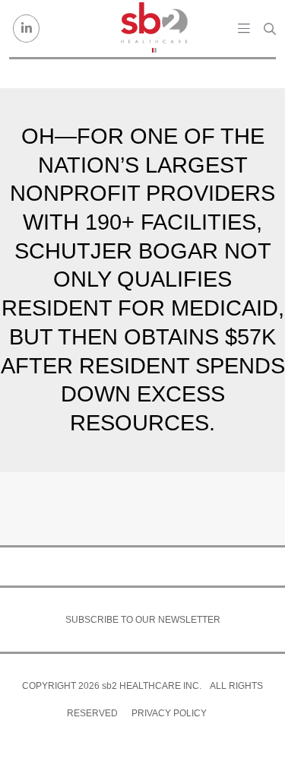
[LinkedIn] (26, 28)
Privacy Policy (169, 713)
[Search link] (270, 29)
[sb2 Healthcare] (154, 28)
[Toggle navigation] (244, 28)
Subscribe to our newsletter (142, 619)
